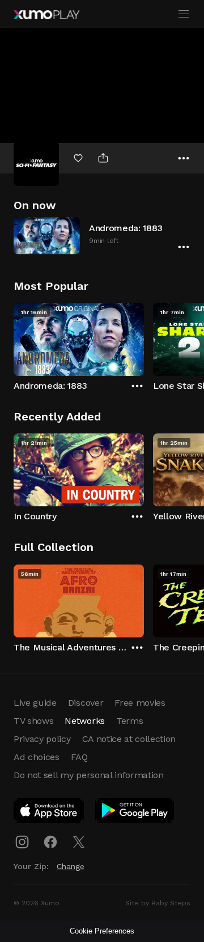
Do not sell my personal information (89, 775)
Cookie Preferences (102, 931)
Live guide (35, 702)
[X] (78, 842)
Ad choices (37, 757)
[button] (102, 235)
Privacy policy (42, 738)
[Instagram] (22, 842)
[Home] (46, 14)
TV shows (33, 720)
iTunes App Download (49, 812)
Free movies (139, 702)
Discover (85, 702)
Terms (129, 720)
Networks (84, 720)
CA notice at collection (129, 738)
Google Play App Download (135, 812)
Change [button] (70, 866)
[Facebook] (50, 842)
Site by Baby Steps (157, 903)
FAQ (79, 757)
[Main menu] (183, 14)
